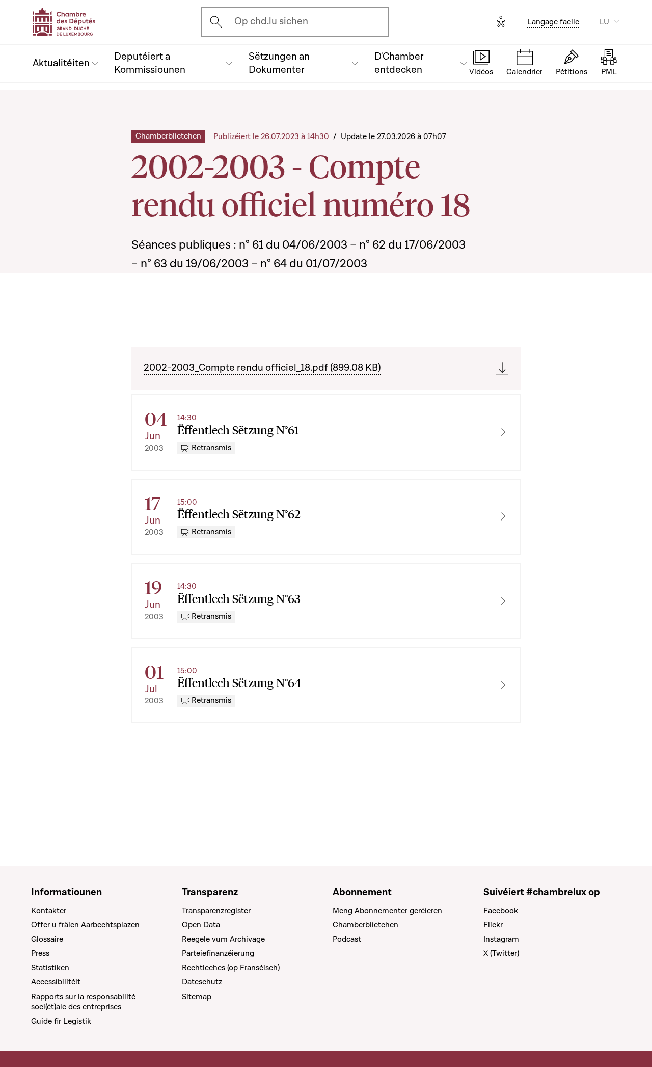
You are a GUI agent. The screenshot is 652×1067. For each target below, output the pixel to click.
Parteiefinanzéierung (218, 953)
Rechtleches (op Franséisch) (231, 968)
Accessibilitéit (55, 982)
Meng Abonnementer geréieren (387, 911)
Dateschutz (202, 982)
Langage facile (553, 22)
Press (40, 953)
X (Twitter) (501, 953)
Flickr (493, 925)
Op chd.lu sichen (271, 21)
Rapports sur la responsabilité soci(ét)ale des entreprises (83, 1002)
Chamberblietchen (365, 925)
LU (604, 22)
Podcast (347, 939)
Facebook (500, 911)
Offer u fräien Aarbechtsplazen (85, 925)
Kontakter (48, 911)
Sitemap (196, 997)
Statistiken (50, 968)
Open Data (201, 925)
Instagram (501, 939)
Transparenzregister (216, 911)
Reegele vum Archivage (223, 939)
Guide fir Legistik (61, 1021)
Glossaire (47, 939)
